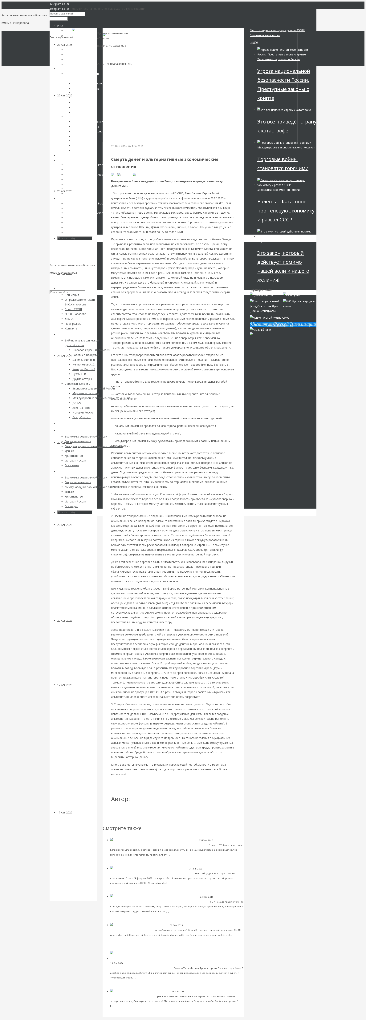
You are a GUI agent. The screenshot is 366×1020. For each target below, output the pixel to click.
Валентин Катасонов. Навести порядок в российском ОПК (156, 873)
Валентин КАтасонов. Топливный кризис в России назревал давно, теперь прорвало (76, 317)
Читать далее (180, 854)
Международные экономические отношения (286, 147)
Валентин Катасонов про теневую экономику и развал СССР (286, 210)
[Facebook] (125, 174)
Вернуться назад (113, 30)
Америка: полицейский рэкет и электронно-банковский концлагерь (165, 901)
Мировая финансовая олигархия (278, 241)
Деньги (76, 525)
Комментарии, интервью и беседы (143, 963)
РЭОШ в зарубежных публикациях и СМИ (206, 925)
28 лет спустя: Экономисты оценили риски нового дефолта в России (76, 655)
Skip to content (59, 280)
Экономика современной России (203, 991)
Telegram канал (60, 4)
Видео (254, 42)
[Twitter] (138, 174)
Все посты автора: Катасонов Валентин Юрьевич (145, 811)
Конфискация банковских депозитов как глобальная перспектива (165, 845)
